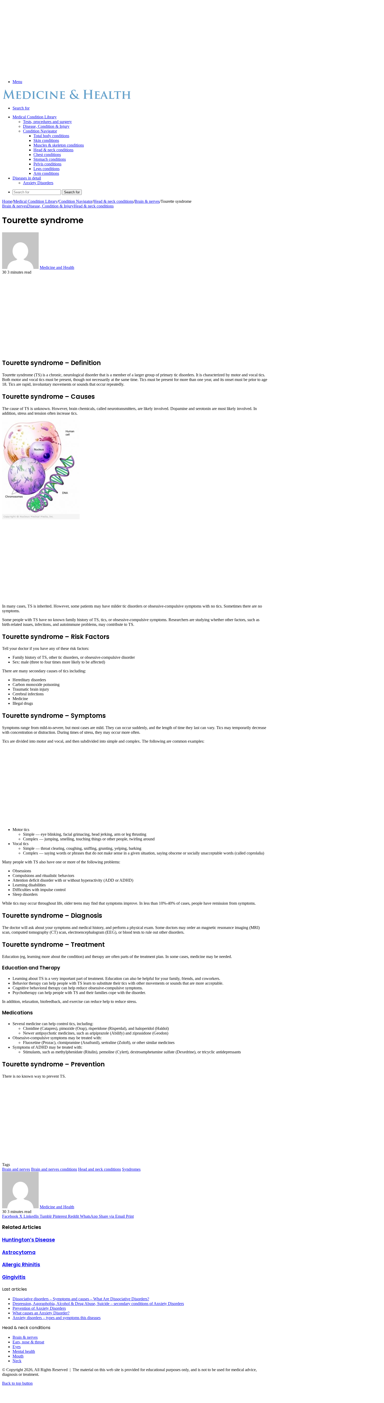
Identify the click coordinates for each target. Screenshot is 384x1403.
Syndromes (131, 1169)
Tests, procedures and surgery (47, 121)
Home (7, 201)
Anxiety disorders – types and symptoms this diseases (57, 1317)
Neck (17, 1361)
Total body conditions (51, 136)
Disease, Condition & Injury (46, 126)
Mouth (18, 1356)
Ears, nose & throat (28, 1342)
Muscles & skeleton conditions (58, 145)
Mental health (24, 1351)
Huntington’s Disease (28, 1239)
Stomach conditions (49, 159)
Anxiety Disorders (38, 183)
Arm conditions (46, 173)
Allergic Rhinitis (21, 1264)
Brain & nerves (147, 201)
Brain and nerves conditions (54, 1169)
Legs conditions (46, 168)
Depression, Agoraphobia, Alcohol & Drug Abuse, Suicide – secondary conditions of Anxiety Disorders (98, 1303)
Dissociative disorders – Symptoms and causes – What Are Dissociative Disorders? (81, 1299)
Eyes (17, 1346)
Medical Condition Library (35, 117)
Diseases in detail (27, 178)
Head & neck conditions (53, 150)
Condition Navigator (40, 131)
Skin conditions (46, 140)
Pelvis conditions (47, 164)
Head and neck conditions (99, 1169)
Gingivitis (14, 1277)
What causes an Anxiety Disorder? (41, 1313)
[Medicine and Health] (67, 99)
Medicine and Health (57, 267)
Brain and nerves (16, 1169)
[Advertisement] (135, 38)
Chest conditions (47, 154)
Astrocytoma (19, 1252)
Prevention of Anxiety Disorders (39, 1308)
